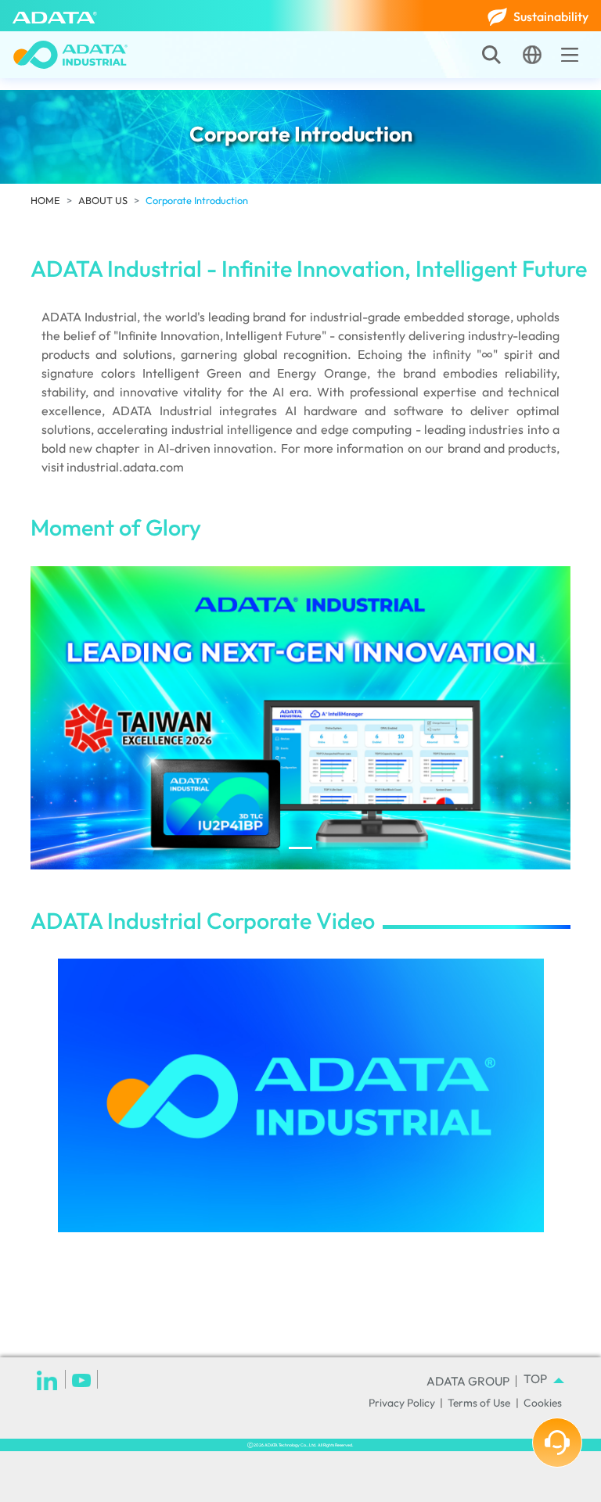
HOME (45, 200)
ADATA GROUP (467, 1381)
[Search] (491, 54)
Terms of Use (479, 1403)
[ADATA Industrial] (70, 55)
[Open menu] (569, 54)
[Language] (532, 54)
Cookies (543, 1403)
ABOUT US (103, 200)
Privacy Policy (402, 1403)
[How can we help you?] (557, 1443)
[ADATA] (55, 15)
